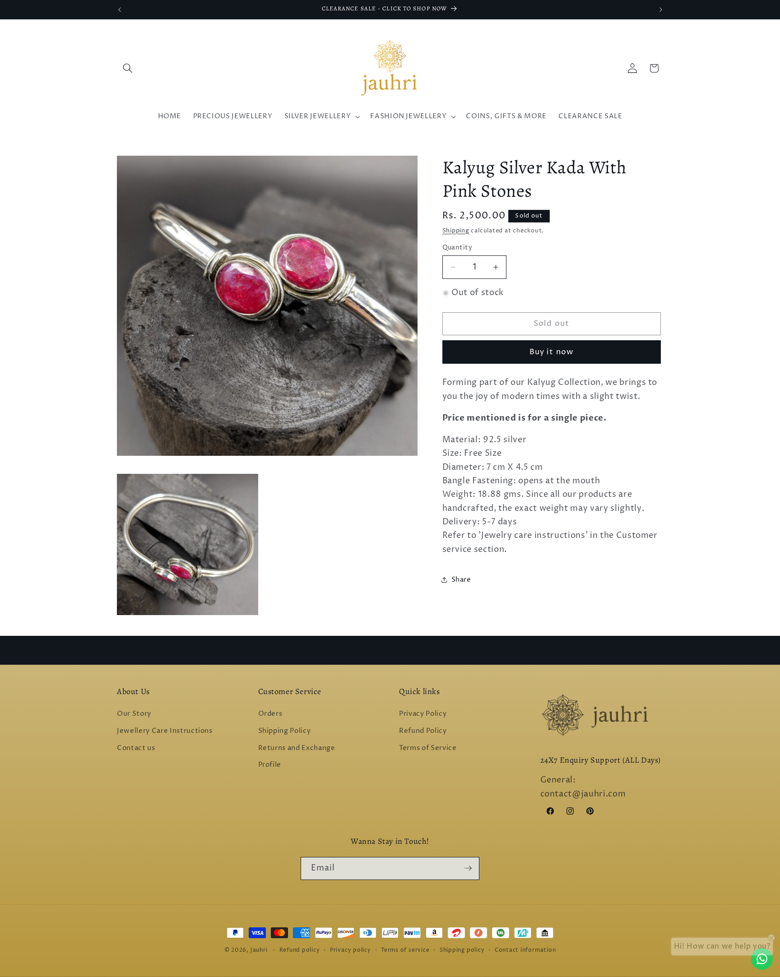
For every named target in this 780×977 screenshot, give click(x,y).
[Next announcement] (661, 9)
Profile (270, 764)
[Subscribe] (468, 868)
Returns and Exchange (296, 748)
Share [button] (461, 579)
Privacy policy (350, 950)
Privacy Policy (422, 714)
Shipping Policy (284, 731)
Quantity (457, 247)
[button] (128, 68)
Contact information (525, 950)
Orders (270, 714)
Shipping (455, 231)
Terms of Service (428, 748)
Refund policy (299, 950)
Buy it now (551, 352)
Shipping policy (462, 950)
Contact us (136, 748)
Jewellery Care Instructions (165, 731)
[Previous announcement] (120, 9)
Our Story (134, 714)
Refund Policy (423, 731)
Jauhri (259, 950)
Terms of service (405, 950)
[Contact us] (762, 959)
